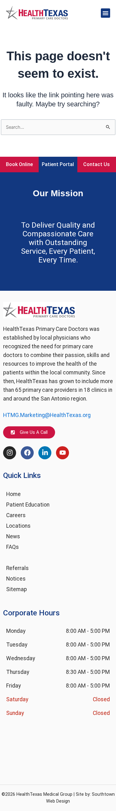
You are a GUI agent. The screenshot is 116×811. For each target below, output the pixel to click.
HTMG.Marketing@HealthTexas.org (47, 415)
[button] (105, 13)
